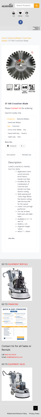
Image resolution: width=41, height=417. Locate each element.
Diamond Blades (14, 38)
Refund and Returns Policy (17, 413)
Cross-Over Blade (14, 129)
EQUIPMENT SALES (16, 364)
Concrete (15, 126)
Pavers (24, 133)
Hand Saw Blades (14, 122)
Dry (24, 129)
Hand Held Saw (13, 133)
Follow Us (20, 22)
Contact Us (16, 108)
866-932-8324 (10, 354)
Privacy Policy (34, 413)
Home (4, 38)
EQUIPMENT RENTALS (18, 264)
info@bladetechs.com (14, 357)
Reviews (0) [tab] (26, 155)
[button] (32, 52)
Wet (19, 137)
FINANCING (13, 304)
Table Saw (12, 137)
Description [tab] (11, 155)
